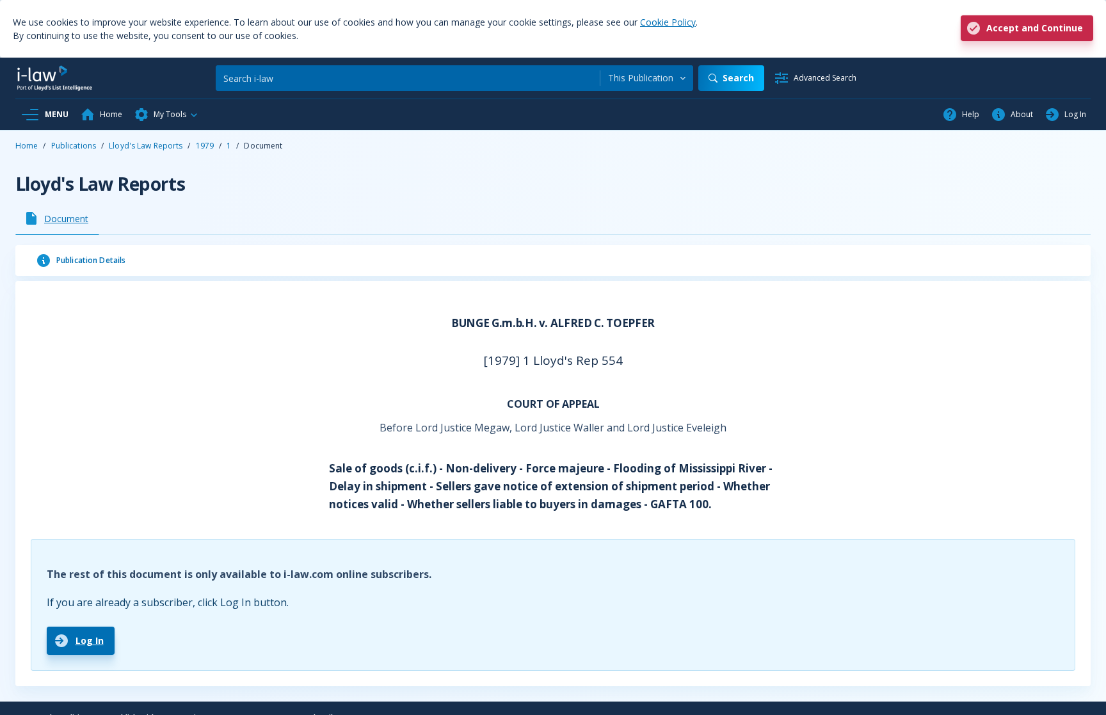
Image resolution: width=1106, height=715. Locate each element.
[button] (166, 114)
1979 (205, 145)
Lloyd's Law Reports (145, 145)
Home (26, 145)
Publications (73, 145)
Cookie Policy (668, 22)
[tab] (57, 218)
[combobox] (646, 78)
